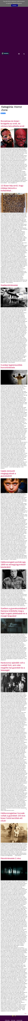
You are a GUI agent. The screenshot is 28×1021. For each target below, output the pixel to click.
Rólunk (13, 1020)
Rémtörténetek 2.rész (11, 858)
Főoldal (7, 1020)
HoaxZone (19, 1020)
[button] (19, 54)
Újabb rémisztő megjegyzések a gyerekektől (8, 473)
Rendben (15, 5)
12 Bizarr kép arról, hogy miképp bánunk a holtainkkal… (12, 188)
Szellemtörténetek (9, 285)
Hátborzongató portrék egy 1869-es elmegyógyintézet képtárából (13, 564)
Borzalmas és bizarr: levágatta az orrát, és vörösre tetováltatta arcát (12, 123)
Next (26, 1013)
